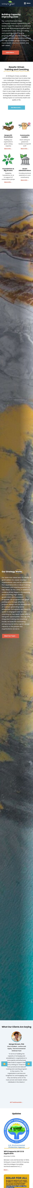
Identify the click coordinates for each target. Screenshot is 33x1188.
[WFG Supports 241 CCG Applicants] (16, 1148)
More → (6, 1170)
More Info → (8, 149)
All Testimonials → (16, 1102)
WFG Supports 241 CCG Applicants (14, 1152)
